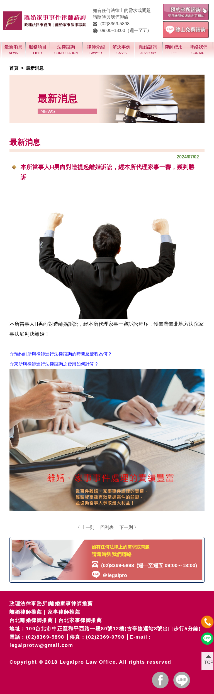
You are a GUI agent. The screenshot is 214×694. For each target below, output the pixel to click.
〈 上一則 (85, 527)
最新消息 (35, 68)
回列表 (107, 527)
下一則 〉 (129, 527)
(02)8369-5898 (115, 23)
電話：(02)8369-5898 (36, 637)
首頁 (13, 68)
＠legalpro (115, 575)
